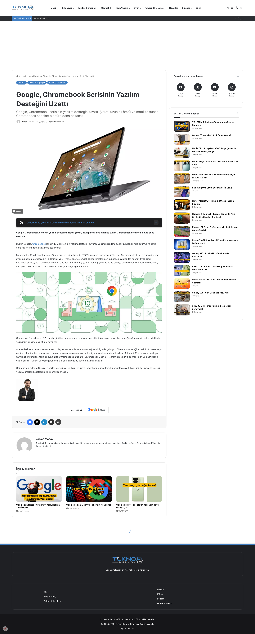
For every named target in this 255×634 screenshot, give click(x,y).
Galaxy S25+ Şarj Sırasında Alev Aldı (210, 292)
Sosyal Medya (50, 596)
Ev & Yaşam (122, 8)
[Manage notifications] (5, 628)
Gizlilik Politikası (164, 603)
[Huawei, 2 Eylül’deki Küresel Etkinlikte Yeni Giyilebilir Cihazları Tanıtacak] (182, 218)
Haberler (173, 8)
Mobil (53, 8)
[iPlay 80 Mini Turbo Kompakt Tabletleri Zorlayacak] (182, 309)
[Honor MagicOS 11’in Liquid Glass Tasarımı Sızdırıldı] (182, 204)
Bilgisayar (67, 8)
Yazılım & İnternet (86, 8)
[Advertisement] (127, 43)
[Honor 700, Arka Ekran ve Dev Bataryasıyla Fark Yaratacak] (182, 178)
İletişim (160, 599)
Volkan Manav (27, 122)
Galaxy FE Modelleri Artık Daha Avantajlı (212, 135)
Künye (160, 594)
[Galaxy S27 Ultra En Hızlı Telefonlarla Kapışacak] (182, 257)
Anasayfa (22, 76)
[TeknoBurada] (23, 7)
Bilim (198, 8)
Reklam (160, 589)
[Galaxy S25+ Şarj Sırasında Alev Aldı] (182, 296)
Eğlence (186, 8)
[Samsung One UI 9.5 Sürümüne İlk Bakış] (182, 191)
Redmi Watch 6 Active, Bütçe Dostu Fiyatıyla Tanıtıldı (58, 18)
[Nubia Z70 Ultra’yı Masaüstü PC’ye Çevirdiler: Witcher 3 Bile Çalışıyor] (182, 152)
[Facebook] (30, 422)
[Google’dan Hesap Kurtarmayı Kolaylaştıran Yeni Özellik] (39, 489)
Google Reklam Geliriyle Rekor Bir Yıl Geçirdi (88, 504)
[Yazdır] (58, 422)
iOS (45, 592)
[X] (37, 422)
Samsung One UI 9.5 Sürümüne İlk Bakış (212, 187)
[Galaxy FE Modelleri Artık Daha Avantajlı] (182, 139)
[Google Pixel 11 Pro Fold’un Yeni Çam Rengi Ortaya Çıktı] (139, 489)
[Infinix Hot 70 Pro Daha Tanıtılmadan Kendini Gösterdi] (182, 283)
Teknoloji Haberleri (57, 82)
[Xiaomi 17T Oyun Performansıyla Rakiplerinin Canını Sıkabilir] (182, 231)
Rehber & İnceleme (154, 8)
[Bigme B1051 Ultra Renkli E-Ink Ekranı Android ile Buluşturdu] (182, 244)
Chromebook (39, 243)
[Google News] (97, 410)
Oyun (136, 8)
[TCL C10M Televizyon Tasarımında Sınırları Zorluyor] (182, 126)
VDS (112, 624)
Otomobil (106, 8)
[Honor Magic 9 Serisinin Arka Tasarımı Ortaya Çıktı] (182, 165)
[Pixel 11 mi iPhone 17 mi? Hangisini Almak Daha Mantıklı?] (182, 270)
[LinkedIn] (44, 422)
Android (38, 76)
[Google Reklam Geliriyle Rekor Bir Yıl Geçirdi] (89, 489)
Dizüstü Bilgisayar (37, 82)
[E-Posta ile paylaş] (51, 422)
